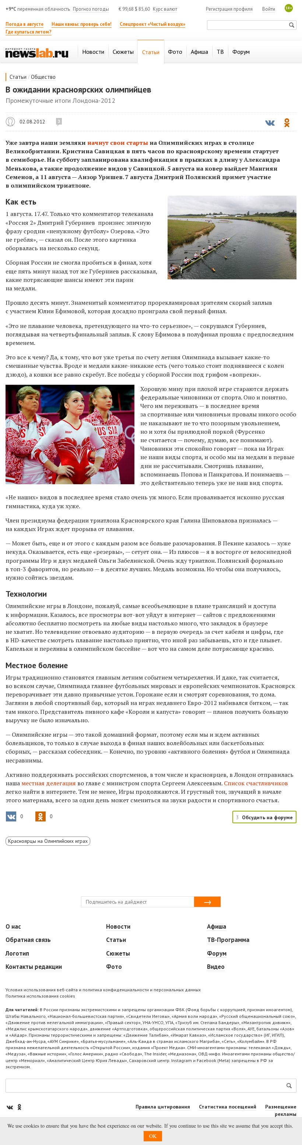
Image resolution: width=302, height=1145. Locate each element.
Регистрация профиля (229, 9)
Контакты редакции (34, 967)
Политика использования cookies (40, 996)
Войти (268, 9)
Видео (216, 967)
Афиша (216, 926)
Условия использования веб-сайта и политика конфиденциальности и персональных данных (103, 989)
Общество (43, 76)
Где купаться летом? (29, 32)
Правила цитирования (163, 1106)
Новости (118, 926)
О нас (13, 926)
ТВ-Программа (228, 940)
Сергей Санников (10, 121)
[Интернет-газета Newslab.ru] (37, 52)
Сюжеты (118, 953)
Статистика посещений (227, 1106)
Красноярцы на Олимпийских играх (48, 841)
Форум (216, 953)
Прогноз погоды (91, 9)
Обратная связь (28, 940)
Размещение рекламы (280, 1110)
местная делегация (48, 783)
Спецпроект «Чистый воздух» (152, 24)
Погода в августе (24, 24)
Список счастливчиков (256, 783)
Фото (114, 967)
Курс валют (165, 9)
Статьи (18, 76)
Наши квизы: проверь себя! (82, 24)
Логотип (17, 953)
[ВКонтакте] (10, 1107)
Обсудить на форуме (267, 817)
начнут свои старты (117, 143)
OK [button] (153, 1135)
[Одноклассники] (19, 1107)
